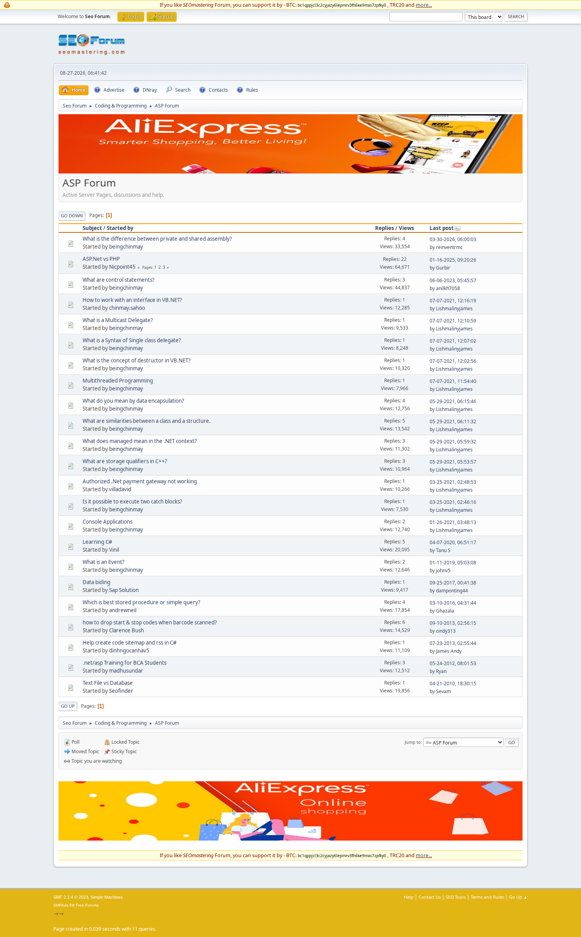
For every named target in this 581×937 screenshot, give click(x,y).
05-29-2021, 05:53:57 (453, 461)
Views (406, 228)
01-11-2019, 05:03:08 (453, 562)
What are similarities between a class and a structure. (147, 420)
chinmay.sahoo (127, 307)
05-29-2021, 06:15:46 (453, 401)
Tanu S (443, 550)
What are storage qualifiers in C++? (125, 461)
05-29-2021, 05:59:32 (453, 441)
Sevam (443, 691)
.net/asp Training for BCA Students (124, 662)
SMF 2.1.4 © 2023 (70, 897)
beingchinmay (126, 246)
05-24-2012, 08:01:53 (453, 663)
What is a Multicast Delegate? (118, 320)
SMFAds (60, 905)
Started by (120, 228)
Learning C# (97, 541)
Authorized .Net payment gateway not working (140, 481)
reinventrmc (449, 247)
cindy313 (446, 631)
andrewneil (122, 610)
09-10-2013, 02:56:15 (453, 623)
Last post (442, 228)
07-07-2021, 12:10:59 (453, 320)
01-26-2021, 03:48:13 (453, 522)
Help (408, 897)
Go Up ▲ (518, 897)
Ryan (441, 671)
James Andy (449, 651)
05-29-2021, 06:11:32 (453, 421)
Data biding (96, 582)
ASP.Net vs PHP (101, 258)
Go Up (68, 706)
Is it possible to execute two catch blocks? (132, 501)
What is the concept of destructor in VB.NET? (137, 360)
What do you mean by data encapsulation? (133, 400)
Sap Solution (124, 590)
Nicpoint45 (122, 266)
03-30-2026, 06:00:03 (453, 239)
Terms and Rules (487, 897)
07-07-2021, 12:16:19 (453, 300)
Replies (384, 228)
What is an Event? (103, 562)
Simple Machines (107, 897)
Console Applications (107, 521)
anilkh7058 (448, 288)
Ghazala (445, 610)
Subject (92, 228)
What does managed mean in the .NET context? (140, 441)
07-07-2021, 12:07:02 (453, 340)
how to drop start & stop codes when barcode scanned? (150, 622)
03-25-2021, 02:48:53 (453, 482)
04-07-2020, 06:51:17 (453, 542)
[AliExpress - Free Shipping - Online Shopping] (290, 171)
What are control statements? (119, 279)
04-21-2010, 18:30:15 (453, 683)
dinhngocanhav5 (129, 650)
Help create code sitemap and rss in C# (130, 642)
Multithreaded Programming (118, 380)
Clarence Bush (126, 630)
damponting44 (452, 590)
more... (424, 4)
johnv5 (443, 570)
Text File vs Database (108, 682)
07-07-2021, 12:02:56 (453, 361)
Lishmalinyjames (454, 308)
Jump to (413, 742)
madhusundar (126, 670)
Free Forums (87, 905)
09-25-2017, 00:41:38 (453, 582)
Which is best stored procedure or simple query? (141, 602)
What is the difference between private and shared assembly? (157, 238)
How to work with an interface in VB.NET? (132, 300)
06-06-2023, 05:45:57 (453, 280)
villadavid (120, 489)
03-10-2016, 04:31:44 (453, 603)
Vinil (114, 549)
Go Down (72, 216)
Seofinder (121, 690)
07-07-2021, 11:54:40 (453, 381)
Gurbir (443, 267)
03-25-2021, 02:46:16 (453, 502)
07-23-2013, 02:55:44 (453, 643)
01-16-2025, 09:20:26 (453, 259)
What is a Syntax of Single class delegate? (132, 340)
